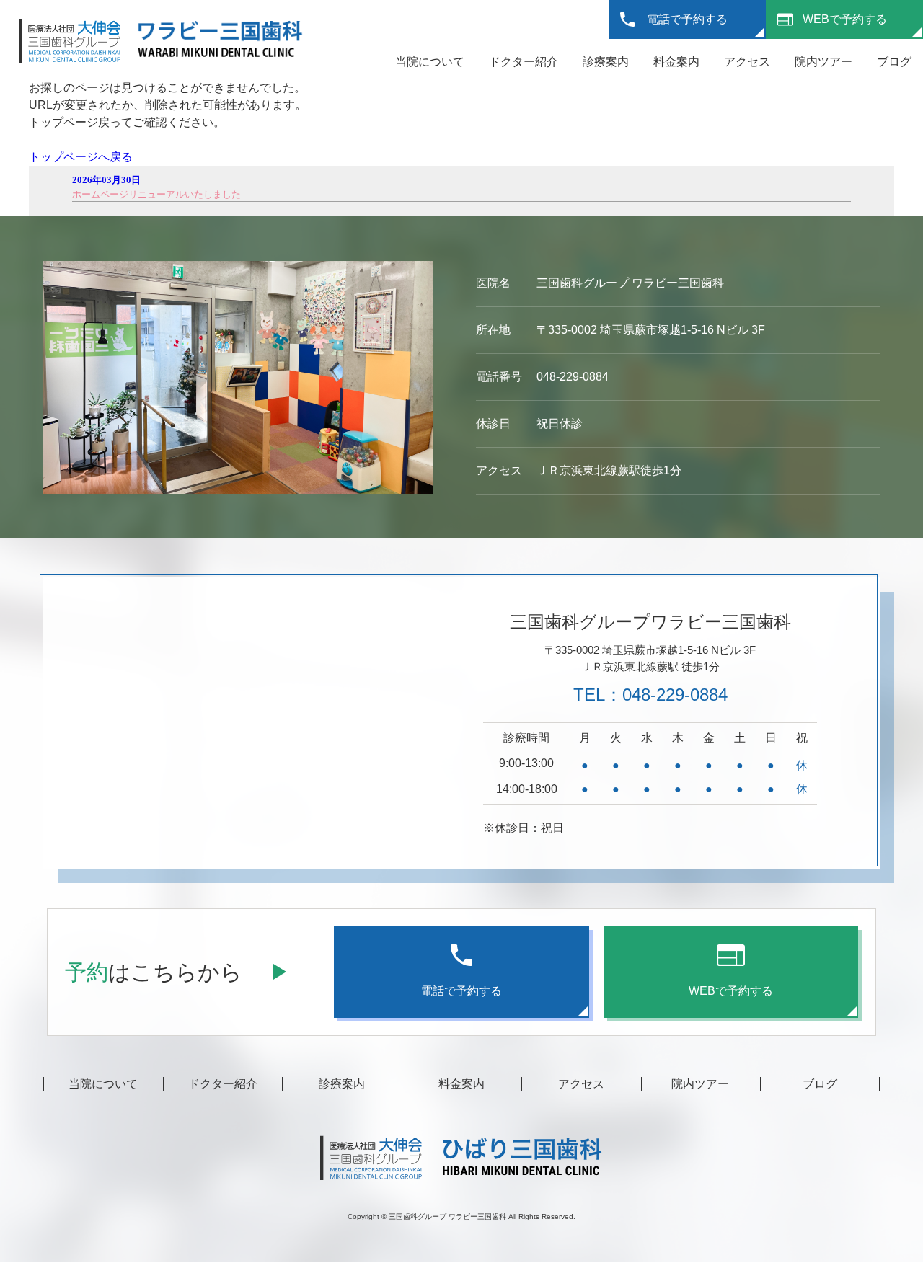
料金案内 (676, 62)
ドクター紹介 (523, 62)
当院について (429, 62)
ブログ (894, 62)
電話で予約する (687, 19)
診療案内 (606, 62)
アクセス (747, 62)
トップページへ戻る (81, 157)
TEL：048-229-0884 (650, 694)
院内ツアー (823, 62)
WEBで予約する (845, 19)
